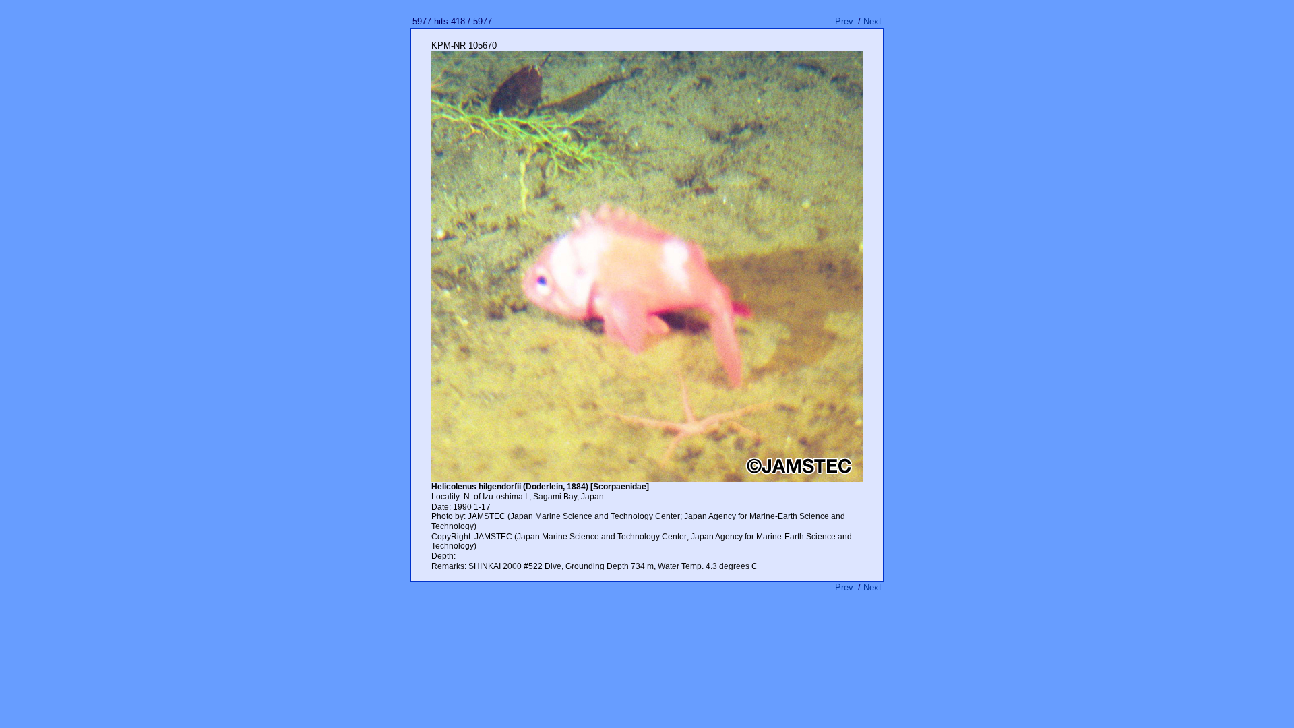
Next (872, 21)
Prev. (845, 21)
